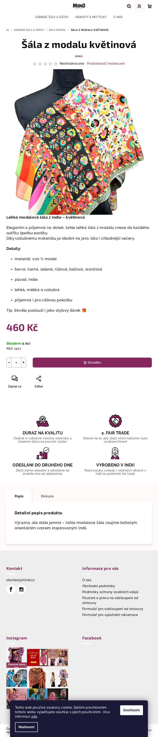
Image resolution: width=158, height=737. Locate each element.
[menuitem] (52, 17)
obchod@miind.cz (20, 580)
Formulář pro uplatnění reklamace (110, 615)
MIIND (79, 56)
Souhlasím (131, 710)
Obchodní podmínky (98, 586)
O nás (86, 580)
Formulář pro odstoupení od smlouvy (112, 609)
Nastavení (26, 727)
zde (34, 716)
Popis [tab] (19, 496)
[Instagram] (21, 589)
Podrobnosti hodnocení (106, 63)
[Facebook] (11, 589)
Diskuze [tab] (47, 496)
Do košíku (94, 362)
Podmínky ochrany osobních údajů (110, 592)
